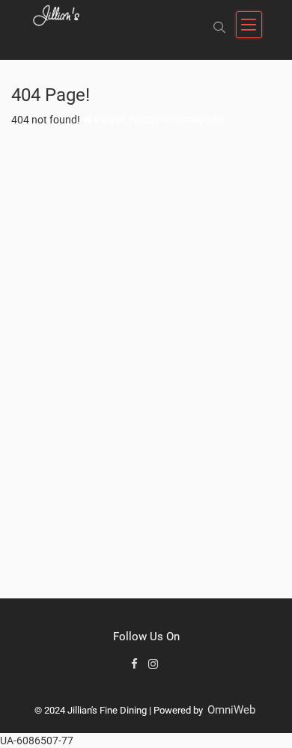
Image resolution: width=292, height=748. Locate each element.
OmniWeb (231, 710)
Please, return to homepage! (158, 120)
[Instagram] (154, 664)
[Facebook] (137, 664)
